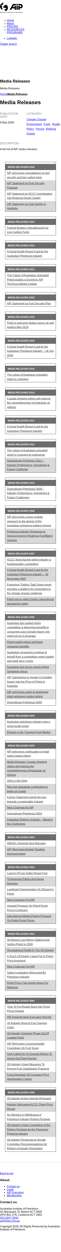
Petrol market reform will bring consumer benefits (25, 644)
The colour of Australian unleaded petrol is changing (27, 377)
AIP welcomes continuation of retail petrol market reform (28, 753)
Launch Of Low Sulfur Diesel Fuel (27, 873)
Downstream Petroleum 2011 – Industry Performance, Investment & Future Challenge (28, 465)
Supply (31, 133)
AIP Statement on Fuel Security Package (26, 185)
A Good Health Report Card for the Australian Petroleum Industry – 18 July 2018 (30, 351)
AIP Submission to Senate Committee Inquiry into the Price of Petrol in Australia (29, 681)
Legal (10, 1189)
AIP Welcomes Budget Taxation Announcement (26, 851)
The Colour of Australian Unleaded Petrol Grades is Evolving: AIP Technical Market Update (28, 279)
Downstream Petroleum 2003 (24, 813)
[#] (15, 1236)
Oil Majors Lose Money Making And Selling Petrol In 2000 (28, 942)
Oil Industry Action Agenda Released (29, 1098)
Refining (51, 128)
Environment (34, 124)
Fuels (47, 124)
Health (56, 124)
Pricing (40, 128)
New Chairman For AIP (21, 899)
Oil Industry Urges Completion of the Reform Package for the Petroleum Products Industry (28, 1129)
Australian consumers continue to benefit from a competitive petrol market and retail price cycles (30, 656)
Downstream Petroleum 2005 (24, 702)
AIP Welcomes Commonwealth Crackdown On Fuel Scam (25, 1046)
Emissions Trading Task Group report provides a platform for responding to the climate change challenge (29, 589)
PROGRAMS (15, 32)
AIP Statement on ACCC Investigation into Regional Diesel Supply (29, 196)
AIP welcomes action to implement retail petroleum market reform (27, 694)
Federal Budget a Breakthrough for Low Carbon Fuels (27, 230)
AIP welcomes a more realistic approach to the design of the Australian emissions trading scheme (29, 521)
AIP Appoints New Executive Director (29, 1017)
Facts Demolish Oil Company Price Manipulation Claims (28, 1077)
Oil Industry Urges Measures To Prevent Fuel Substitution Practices (28, 1066)
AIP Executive (15, 1192)
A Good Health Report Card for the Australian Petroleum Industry (27, 253)
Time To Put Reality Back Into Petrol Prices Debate (28, 1009)
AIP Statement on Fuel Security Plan (29, 303)
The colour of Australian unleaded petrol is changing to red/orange (27, 452)
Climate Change (36, 119)
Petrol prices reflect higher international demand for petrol (30, 601)
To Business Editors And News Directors (25, 881)
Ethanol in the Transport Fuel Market (28, 732)
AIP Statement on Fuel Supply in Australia (26, 206)
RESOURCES (15, 29)
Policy (30, 128)
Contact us (13, 1186)
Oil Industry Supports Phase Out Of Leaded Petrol (28, 1035)
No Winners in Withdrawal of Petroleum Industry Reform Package (28, 1117)
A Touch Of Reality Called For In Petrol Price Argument (30, 958)
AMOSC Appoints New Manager (26, 843)
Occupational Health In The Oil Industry (30, 950)
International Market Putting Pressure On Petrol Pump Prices (29, 918)
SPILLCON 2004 (17, 780)
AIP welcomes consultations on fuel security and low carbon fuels (28, 175)
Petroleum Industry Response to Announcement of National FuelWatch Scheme (30, 536)
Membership (14, 1195)
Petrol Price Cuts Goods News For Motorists (27, 985)
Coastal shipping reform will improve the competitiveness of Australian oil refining (29, 403)
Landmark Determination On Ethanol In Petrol (30, 891)
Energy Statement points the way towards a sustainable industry (26, 799)
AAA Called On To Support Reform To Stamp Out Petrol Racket (29, 1056)
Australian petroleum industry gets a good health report (28, 724)
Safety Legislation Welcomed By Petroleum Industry (26, 974)
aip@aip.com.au (10, 1220)
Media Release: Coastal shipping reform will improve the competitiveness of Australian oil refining (27, 768)
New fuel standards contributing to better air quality (27, 789)
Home (10, 20)
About (10, 23)
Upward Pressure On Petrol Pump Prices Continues (27, 908)
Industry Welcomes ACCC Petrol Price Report (30, 1106)
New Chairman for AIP (20, 807)
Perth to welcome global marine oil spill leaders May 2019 (30, 325)
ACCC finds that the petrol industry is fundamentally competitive (29, 561)
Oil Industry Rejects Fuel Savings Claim (27, 1025)
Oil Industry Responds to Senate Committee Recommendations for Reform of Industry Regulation (27, 1144)
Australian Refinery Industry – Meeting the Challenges (30, 821)
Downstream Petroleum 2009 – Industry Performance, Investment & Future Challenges (28, 493)
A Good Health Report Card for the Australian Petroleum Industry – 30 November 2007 (27, 574)
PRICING (12, 26)
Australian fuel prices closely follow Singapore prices (28, 669)
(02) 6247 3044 (9, 1217)
